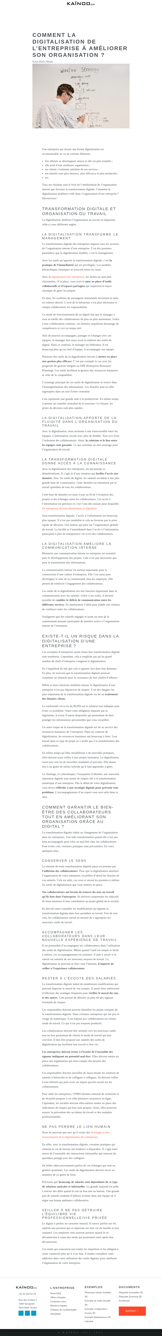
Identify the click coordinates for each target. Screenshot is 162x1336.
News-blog (55, 1293)
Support (130, 1311)
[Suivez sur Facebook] (21, 1313)
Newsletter (55, 1314)
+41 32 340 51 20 (26, 1294)
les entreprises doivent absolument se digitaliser (69, 508)
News (49, 61)
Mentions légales (58, 1305)
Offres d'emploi (57, 1297)
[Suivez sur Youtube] (33, 1313)
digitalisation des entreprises (68, 276)
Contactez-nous (58, 1301)
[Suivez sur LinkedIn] (27, 1313)
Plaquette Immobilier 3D (131, 1292)
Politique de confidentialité (63, 1309)
